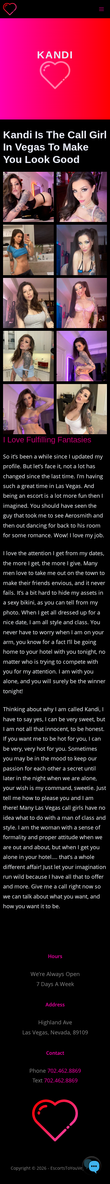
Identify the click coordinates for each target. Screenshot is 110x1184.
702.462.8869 (64, 1070)
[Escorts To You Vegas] (9, 9)
